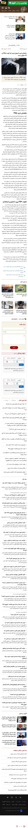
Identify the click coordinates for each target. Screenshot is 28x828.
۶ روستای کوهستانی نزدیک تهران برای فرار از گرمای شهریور (13, 271)
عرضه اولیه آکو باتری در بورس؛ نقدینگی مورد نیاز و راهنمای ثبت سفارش (8, 312)
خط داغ (25, 479)
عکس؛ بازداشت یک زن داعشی (20, 786)
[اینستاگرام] (12, 797)
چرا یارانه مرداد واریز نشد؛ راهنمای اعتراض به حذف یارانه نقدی (21, 312)
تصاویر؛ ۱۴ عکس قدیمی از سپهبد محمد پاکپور (14, 567)
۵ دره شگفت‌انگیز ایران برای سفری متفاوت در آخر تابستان (13, 267)
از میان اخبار (23, 282)
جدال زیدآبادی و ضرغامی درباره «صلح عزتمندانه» (13, 503)
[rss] (20, 797)
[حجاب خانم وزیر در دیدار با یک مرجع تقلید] (20, 19)
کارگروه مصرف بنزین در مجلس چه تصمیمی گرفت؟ (13, 596)
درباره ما (24, 802)
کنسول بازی (14, 319)
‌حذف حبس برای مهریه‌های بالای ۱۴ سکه (15, 559)
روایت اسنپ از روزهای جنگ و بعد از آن (16, 464)
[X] (16, 797)
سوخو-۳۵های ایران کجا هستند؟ (17, 695)
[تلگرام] (7, 797)
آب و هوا (8, 804)
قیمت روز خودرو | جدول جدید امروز (22, 294)
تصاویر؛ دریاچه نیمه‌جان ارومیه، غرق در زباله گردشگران (16, 657)
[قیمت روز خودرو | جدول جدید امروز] (21, 288)
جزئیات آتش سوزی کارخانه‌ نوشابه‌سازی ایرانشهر (14, 648)
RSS (4, 804)
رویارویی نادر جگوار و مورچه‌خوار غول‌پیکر (10, 26)
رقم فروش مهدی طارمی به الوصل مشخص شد (14, 631)
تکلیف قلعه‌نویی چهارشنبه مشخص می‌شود (15, 575)
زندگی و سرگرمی (3, 10)
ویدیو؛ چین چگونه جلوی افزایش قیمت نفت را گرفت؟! (15, 549)
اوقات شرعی (14, 804)
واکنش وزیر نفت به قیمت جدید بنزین (16, 468)
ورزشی (13, 10)
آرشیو (13, 802)
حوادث (9, 10)
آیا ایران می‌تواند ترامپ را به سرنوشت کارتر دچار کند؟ (14, 484)
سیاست (17, 10)
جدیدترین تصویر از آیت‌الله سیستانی (19, 761)
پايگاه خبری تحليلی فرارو (11, 808)
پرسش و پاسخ (22, 804)
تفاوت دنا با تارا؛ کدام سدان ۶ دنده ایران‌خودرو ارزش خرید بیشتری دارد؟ (7, 295)
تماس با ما (18, 802)
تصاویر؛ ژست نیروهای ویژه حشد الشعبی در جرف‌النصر (15, 782)
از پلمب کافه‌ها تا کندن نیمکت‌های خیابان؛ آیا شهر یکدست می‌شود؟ (9, 726)
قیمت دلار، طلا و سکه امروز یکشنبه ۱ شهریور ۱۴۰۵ (13, 604)
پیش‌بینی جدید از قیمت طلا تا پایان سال (15, 445)
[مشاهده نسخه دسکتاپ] (6, 8)
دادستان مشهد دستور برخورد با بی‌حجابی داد (14, 639)
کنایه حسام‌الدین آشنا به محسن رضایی (16, 523)
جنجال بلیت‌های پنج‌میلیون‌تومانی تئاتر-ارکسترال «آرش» (15, 685)
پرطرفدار (13, 400)
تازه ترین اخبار (23, 400)
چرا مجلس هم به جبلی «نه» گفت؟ (17, 429)
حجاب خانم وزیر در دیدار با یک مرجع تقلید (9, 17)
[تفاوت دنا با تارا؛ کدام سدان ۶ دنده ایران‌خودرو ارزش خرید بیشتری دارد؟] (7, 288)
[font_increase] (25, 85)
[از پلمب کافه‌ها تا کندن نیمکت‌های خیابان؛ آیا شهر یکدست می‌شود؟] (22, 727)
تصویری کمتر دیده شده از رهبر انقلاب (16, 676)
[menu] (2, 8)
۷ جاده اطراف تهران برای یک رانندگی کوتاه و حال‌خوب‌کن (14, 275)
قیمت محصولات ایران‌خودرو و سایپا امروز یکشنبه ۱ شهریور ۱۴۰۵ (14, 704)
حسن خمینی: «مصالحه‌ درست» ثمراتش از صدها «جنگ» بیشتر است (14, 584)
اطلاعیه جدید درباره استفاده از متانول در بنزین (14, 540)
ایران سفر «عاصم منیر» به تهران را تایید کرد (15, 623)
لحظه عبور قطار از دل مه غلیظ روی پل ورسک (17, 790)
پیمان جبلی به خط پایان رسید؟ (18, 615)
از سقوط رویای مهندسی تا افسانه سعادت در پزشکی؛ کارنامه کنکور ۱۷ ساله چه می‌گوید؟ (16, 424)
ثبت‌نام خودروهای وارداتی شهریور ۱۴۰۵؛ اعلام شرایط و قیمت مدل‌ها (15, 514)
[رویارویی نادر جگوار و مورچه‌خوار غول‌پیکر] (20, 28)
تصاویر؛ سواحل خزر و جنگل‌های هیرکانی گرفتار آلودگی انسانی (15, 667)
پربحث (6, 400)
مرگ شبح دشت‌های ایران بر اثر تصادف (15, 404)
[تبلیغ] (14, 3)
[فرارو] (23, 9)
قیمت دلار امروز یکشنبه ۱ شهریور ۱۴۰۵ (16, 449)
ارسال (14, 347)
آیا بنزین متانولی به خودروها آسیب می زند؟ (15, 414)
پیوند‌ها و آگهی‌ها (6, 802)
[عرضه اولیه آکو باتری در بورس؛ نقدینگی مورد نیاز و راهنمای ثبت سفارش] (7, 305)
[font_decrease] (18, 85)
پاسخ (21, 365)
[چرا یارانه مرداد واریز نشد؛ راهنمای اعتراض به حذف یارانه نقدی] (21, 305)
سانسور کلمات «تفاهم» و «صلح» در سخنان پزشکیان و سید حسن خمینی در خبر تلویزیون (16, 459)
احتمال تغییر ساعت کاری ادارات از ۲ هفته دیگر (14, 532)
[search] (9, 8)
